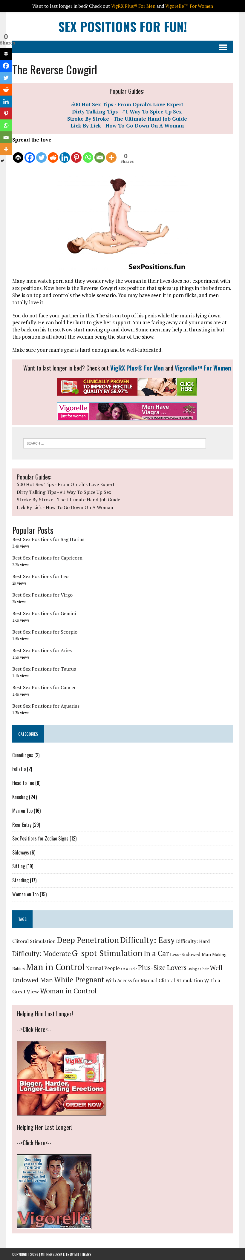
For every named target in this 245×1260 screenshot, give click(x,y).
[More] (111, 153)
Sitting (18, 866)
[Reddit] (53, 153)
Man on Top (22, 810)
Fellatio (19, 768)
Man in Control (55, 966)
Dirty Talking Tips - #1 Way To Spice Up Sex (127, 111)
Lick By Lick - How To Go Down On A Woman (127, 125)
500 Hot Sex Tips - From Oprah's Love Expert (127, 104)
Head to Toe (23, 782)
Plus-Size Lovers (162, 967)
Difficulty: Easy (147, 940)
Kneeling (20, 796)
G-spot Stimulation (107, 953)
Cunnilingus (22, 755)
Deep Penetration (88, 940)
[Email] (99, 153)
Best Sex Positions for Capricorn (47, 557)
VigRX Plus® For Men (137, 367)
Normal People (103, 968)
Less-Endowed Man (190, 954)
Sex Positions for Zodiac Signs (40, 838)
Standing (20, 880)
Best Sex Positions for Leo (40, 576)
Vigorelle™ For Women (203, 367)
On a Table (129, 969)
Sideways (20, 852)
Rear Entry (21, 824)
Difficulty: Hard (193, 941)
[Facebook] (29, 153)
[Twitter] (41, 153)
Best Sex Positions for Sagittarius (48, 539)
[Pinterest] (76, 153)
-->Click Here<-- (34, 1029)
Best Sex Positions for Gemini (44, 613)
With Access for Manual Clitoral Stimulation (154, 980)
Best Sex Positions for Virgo (42, 594)
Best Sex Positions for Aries (42, 650)
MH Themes (82, 1254)
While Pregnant (79, 979)
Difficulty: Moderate (41, 953)
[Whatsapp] (88, 153)
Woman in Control (68, 990)
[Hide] (2, 161)
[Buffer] (18, 153)
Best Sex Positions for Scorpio (44, 632)
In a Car (156, 953)
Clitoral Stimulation (34, 941)
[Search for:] (114, 443)
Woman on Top (25, 894)
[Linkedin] (64, 153)
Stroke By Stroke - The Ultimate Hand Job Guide (127, 118)
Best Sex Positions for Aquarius (45, 706)
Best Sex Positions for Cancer (44, 687)
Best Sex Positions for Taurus (44, 669)
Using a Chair (198, 968)
